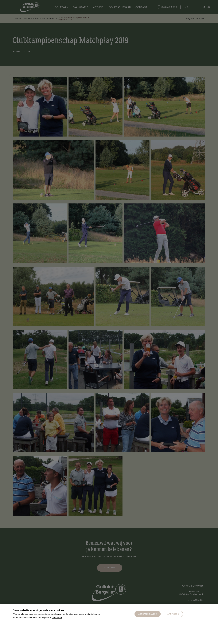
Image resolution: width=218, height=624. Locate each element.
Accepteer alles (147, 614)
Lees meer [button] (57, 617)
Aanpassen (173, 614)
